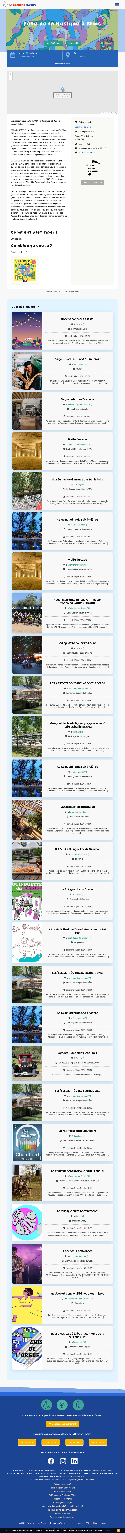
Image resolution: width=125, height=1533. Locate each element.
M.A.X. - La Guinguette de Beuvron (77, 849)
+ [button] (10, 74)
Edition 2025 (27, 1442)
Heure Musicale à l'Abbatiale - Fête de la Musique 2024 (77, 1335)
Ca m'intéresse (53, 43)
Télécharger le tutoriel (62, 1499)
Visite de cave (77, 439)
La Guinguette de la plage (77, 806)
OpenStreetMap (112, 113)
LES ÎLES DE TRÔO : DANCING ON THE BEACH (77, 683)
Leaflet (103, 113)
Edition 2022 (98, 1442)
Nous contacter (99, 1523)
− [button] (10, 77)
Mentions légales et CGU (79, 1523)
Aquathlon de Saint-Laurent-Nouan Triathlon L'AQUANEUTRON (77, 601)
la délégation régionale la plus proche (79, 1480)
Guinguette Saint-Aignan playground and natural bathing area (77, 725)
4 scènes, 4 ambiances (77, 1251)
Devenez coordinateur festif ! (62, 1517)
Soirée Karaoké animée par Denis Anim (77, 479)
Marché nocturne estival (77, 319)
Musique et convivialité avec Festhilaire (77, 1293)
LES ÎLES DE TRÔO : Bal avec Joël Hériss (77, 972)
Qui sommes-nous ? (62, 1484)
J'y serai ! (73, 43)
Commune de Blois (83, 127)
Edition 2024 (51, 1442)
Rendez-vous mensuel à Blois (77, 1053)
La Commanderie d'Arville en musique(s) (77, 1171)
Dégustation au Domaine (77, 399)
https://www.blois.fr (87, 152)
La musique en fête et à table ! (77, 1211)
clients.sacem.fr (79, 1477)
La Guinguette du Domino (77, 889)
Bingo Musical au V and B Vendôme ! (78, 359)
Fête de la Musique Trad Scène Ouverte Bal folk (77, 931)
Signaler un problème (93, 182)
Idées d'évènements (62, 1491)
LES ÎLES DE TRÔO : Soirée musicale (77, 1090)
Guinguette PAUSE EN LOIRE (77, 643)
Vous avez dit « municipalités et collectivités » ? (62, 1506)
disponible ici (108, 1470)
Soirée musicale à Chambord (78, 1130)
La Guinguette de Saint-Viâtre (77, 519)
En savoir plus (109, 1530)
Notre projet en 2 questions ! (62, 1488)
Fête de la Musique (62, 64)
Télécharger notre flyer (62, 1502)
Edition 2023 (74, 1442)
